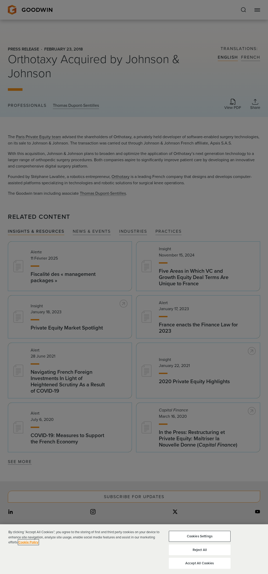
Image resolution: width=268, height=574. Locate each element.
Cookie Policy (28, 542)
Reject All (200, 549)
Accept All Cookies (199, 563)
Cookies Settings (200, 536)
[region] (134, 549)
